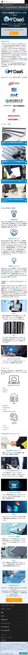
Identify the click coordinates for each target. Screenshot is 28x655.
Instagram (5, 630)
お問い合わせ (4, 619)
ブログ (2, 616)
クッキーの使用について (6, 653)
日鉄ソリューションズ (6, 637)
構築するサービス (19, 273)
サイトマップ (4, 634)
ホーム (2, 7)
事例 (2, 612)
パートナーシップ (5, 623)
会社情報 (3, 640)
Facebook (4, 627)
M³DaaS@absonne (7, 272)
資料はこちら (14, 33)
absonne (20, 58)
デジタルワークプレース (11, 7)
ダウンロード (14, 600)
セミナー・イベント (6, 609)
